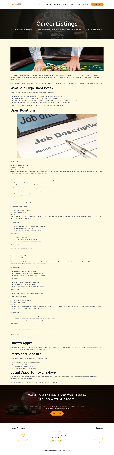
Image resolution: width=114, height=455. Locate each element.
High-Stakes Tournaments (17, 438)
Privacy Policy (56, 436)
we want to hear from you (53, 347)
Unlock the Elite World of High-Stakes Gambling (23, 442)
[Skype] (58, 441)
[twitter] (61, 441)
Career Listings (99, 438)
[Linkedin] (56, 441)
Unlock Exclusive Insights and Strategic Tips (92, 442)
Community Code (99, 440)
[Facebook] (53, 441)
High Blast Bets (60, 75)
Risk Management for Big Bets (18, 436)
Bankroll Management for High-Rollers (20, 440)
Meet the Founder (99, 432)
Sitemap (49, 436)
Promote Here (100, 436)
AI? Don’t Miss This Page (56, 438)
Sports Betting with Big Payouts (18, 434)
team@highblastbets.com (93, 347)
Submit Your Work (99, 434)
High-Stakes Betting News (17, 432)
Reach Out (64, 436)
